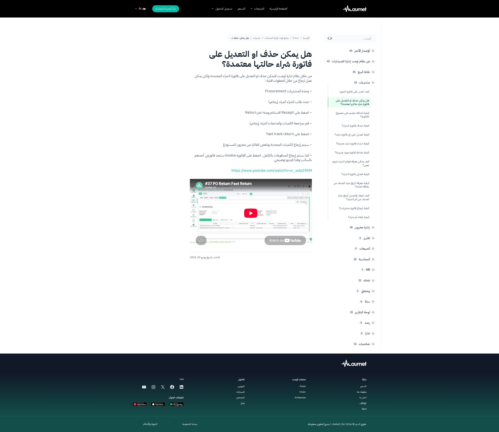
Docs (296, 38)
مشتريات (256, 38)
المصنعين (240, 397)
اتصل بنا (362, 397)
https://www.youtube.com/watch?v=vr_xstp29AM (271, 170)
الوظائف (363, 403)
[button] (165, 8)
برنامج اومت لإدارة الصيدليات (277, 38)
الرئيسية (306, 38)
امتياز (243, 403)
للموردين (241, 386)
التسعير (363, 386)
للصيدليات (240, 392)
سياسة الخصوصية (189, 424)
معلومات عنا (361, 392)
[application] (252, 9)
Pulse (303, 386)
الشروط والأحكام (150, 424)
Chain (302, 392)
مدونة (364, 408)
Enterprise (300, 397)
